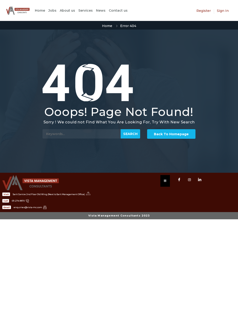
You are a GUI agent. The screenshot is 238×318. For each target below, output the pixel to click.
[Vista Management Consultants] (20, 10)
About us (67, 10)
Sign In (223, 11)
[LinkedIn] (199, 179)
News (101, 10)
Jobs (52, 10)
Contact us (118, 10)
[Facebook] (179, 179)
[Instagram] (189, 179)
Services (85, 10)
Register (203, 11)
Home (40, 10)
